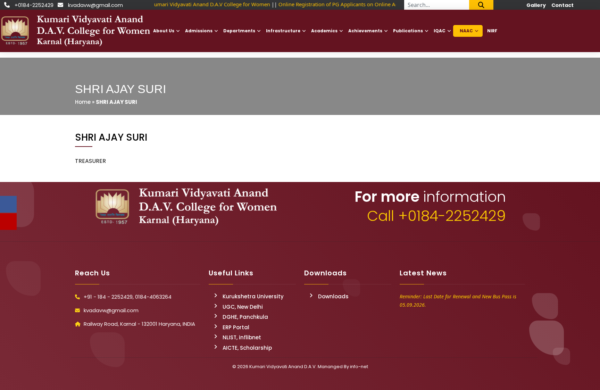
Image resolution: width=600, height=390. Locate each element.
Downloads (333, 296)
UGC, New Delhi (243, 306)
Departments (239, 31)
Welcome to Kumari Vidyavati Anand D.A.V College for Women (193, 4)
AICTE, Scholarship (247, 347)
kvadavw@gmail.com (95, 5)
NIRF (492, 31)
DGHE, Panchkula (245, 317)
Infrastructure (283, 31)
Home (83, 102)
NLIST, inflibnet (242, 337)
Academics (324, 31)
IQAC (439, 31)
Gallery (536, 5)
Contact (562, 5)
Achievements (365, 31)
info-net (359, 366)
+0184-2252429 (34, 5)
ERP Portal (236, 327)
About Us (163, 31)
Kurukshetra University (253, 296)
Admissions (198, 31)
